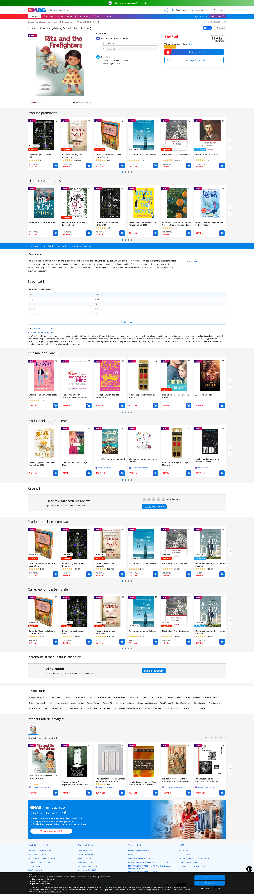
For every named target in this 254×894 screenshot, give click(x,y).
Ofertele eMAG (48, 16)
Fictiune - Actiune (93, 703)
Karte (185, 44)
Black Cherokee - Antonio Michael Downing (207, 460)
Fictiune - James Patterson (147, 703)
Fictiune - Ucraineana (192, 698)
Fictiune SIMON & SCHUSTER (88, 22)
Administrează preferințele (210, 888)
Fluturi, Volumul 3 (166, 703)
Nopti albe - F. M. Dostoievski (175, 154)
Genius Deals (84, 16)
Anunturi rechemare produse (139, 858)
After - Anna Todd (203, 395)
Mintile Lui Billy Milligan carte (129, 708)
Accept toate (209, 878)
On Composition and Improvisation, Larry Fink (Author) (206, 780)
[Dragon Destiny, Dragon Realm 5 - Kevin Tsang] (210, 202)
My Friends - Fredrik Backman (42, 222)
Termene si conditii (186, 854)
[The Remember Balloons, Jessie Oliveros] (144, 441)
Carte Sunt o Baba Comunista (194, 708)
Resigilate (108, 16)
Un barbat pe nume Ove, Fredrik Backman (210, 564)
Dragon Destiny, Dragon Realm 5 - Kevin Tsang (209, 223)
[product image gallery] (60, 64)
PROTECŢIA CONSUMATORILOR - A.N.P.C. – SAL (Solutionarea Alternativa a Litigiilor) (150, 867)
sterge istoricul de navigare (215, 737)
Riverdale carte (214, 703)
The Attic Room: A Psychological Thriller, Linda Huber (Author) (75, 783)
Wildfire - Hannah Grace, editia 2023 (43, 396)
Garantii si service (34, 866)
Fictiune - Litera (120, 698)
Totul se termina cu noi (152, 708)
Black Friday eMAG (35, 870)
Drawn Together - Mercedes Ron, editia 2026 (42, 463)
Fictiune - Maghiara (210, 698)
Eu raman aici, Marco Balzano (143, 154)
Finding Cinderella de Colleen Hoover (175, 396)
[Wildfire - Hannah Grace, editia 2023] (44, 375)
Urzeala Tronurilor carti (74, 708)
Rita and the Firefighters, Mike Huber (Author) (43, 776)
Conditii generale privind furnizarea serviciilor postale (148, 862)
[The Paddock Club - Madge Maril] (77, 442)
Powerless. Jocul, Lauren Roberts (40, 155)
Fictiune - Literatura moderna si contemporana (66, 703)
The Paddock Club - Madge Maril (74, 463)
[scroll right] (230, 143)
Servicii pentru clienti (38, 845)
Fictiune (73, 22)
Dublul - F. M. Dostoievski (207, 154)
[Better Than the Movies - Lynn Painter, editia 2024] (144, 202)
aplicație (143, 3)
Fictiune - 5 (160, 698)
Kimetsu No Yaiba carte (38, 708)
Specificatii (48, 246)
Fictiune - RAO (134, 698)
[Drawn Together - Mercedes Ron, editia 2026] (44, 442)
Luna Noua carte (56, 708)
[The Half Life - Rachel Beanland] (110, 441)
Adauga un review (154, 506)
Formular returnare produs (138, 851)
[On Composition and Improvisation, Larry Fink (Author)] (210, 759)
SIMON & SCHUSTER (43, 328)
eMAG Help (202, 16)
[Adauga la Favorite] (194, 60)
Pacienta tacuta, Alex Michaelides (72, 155)
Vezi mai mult (127, 322)
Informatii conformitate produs (41, 332)
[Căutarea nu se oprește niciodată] (36, 10)
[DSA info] (63, 181)
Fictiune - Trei (148, 698)
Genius (60, 16)
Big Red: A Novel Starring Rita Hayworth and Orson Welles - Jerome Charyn (176, 780)
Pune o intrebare (154, 670)
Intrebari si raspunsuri (81, 246)
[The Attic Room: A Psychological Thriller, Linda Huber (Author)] (77, 761)
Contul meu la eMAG (85, 851)
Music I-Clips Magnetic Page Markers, (142, 396)
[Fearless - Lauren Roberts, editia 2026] (110, 375)
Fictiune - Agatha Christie (125, 703)
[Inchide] (251, 3)
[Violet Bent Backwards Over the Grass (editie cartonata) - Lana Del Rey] (177, 202)
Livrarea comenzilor (85, 854)
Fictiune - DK (107, 703)
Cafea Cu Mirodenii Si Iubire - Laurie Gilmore (109, 155)
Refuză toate (209, 883)
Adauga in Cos (197, 52)
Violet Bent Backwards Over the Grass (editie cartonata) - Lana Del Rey (176, 223)
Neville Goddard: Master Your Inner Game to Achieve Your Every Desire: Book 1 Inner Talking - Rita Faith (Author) (142, 783)
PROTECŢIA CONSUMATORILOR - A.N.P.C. (143, 872)
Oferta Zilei (97, 16)
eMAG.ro (183, 845)
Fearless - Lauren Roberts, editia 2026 (107, 396)
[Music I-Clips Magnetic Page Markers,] (144, 375)
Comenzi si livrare (87, 845)
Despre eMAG (184, 851)
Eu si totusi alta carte (172, 708)
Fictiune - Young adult (37, 703)
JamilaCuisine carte (183, 703)
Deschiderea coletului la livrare (39, 851)
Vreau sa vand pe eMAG (51, 831)
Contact (131, 854)
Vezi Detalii (220, 41)
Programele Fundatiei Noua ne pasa (192, 866)
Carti (195, 261)
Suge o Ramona (200, 703)
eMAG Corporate (84, 858)
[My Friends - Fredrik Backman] (44, 202)
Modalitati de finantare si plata (89, 866)
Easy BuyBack (71, 16)
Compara (221, 28)
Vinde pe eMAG (216, 16)
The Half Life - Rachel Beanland (110, 459)
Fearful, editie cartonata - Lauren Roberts (74, 223)
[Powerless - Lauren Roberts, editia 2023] (110, 202)
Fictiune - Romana (174, 698)
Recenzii (62, 246)
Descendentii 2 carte (108, 708)
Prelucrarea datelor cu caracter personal (194, 858)
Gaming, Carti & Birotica (37, 22)
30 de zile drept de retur (37, 854)
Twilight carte (92, 708)
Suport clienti (135, 845)
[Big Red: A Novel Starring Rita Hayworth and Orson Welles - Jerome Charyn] (177, 759)
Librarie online (53, 22)
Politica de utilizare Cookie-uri (190, 862)
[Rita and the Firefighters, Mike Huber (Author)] (44, 758)
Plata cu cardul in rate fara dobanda (41, 858)
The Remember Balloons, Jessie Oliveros (143, 460)
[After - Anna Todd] (210, 375)
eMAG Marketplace (85, 862)
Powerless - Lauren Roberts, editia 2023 (108, 223)
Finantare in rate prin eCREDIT (39, 862)
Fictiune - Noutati (104, 698)
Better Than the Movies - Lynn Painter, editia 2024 (143, 223)
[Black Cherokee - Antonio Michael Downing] (210, 441)
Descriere (34, 246)
